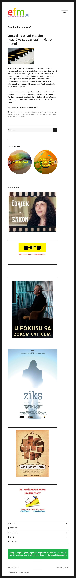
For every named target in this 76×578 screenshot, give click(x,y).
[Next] (55, 162)
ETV (12, 567)
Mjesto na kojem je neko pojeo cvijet (45, 161)
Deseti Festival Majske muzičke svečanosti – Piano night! (30, 39)
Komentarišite (21, 116)
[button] (9, 212)
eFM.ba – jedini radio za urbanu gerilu (19, 572)
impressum (59, 567)
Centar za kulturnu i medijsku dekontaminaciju (32, 254)
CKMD (16, 567)
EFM (9, 567)
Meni (65, 12)
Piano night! (11, 116)
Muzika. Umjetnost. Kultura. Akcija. (35, 112)
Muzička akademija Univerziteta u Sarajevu (42, 114)
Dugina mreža (19, 162)
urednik (12, 112)
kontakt (66, 567)
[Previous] (9, 162)
